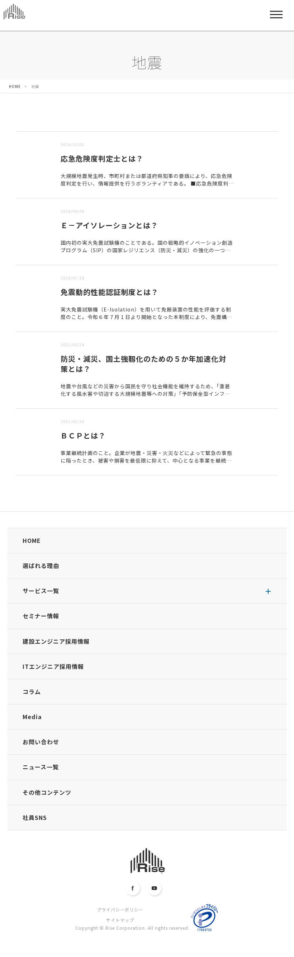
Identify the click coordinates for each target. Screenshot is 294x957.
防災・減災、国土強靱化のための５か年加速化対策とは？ (143, 363)
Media (32, 716)
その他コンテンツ (47, 792)
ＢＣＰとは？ (83, 435)
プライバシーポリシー (120, 909)
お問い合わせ (41, 741)
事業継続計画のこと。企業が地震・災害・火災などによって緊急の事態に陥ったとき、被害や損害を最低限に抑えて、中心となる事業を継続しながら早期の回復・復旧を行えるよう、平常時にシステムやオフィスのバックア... (147, 464)
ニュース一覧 (41, 767)
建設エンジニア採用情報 (56, 641)
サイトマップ (120, 920)
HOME (32, 540)
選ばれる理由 (41, 565)
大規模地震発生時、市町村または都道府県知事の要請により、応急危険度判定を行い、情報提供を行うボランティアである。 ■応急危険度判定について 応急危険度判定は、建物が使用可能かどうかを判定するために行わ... (146, 187)
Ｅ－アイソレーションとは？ (109, 225)
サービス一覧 (41, 590)
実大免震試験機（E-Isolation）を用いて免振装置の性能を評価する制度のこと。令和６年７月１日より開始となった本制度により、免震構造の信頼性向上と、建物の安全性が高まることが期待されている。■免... (146, 317)
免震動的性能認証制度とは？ (109, 292)
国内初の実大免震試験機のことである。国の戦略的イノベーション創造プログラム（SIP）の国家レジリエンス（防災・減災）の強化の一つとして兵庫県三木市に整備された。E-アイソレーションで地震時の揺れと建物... (147, 254)
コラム (32, 691)
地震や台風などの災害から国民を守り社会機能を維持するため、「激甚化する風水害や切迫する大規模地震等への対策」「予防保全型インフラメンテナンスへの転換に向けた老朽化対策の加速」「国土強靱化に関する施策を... (145, 397)
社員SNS (35, 817)
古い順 (52, 126)
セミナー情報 (41, 615)
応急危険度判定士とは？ (102, 158)
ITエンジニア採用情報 (53, 666)
